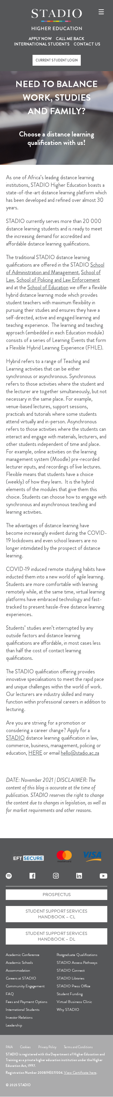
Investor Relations (19, 1017)
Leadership (14, 1025)
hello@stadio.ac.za (80, 753)
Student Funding (70, 994)
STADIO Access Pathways (77, 962)
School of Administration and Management (55, 268)
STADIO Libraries (70, 978)
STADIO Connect (71, 970)
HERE (35, 753)
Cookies (25, 1047)
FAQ (10, 994)
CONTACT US (87, 44)
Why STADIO (68, 1009)
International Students (22, 1009)
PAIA (9, 1047)
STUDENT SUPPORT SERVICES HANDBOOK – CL (56, 914)
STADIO (15, 738)
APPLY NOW (40, 38)
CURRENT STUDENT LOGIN (57, 60)
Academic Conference (22, 955)
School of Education (47, 287)
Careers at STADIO (21, 978)
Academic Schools (19, 962)
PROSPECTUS (56, 894)
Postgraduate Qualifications (77, 955)
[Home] (56, 19)
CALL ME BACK (70, 38)
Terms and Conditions (78, 1047)
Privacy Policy (47, 1047)
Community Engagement (25, 986)
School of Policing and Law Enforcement (58, 280)
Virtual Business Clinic (74, 1002)
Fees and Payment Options (26, 1002)
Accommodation (18, 970)
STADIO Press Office (73, 986)
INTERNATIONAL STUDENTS (42, 44)
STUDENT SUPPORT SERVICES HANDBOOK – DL (56, 936)
